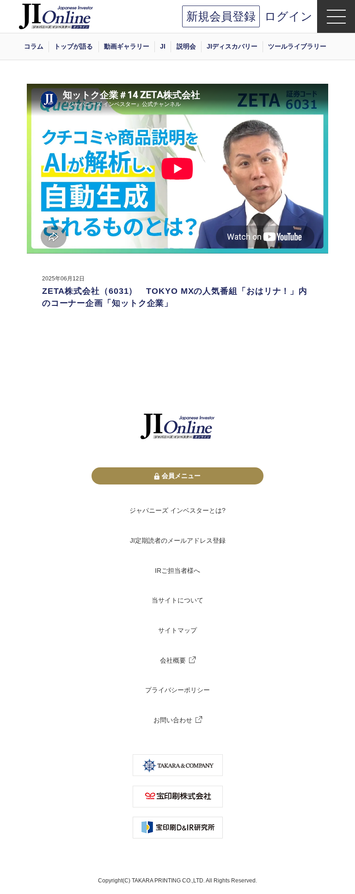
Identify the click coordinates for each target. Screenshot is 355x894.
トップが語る (73, 46)
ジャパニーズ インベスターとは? (177, 510)
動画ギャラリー (126, 46)
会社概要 (173, 660)
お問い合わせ (172, 720)
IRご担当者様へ (177, 570)
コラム (33, 46)
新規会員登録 (221, 16)
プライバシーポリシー (177, 690)
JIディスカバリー (232, 46)
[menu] (336, 16)
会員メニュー (181, 475)
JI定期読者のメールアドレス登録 (178, 540)
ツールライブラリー (297, 46)
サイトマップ (177, 630)
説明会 (186, 46)
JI (162, 46)
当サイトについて (177, 600)
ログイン (288, 16)
